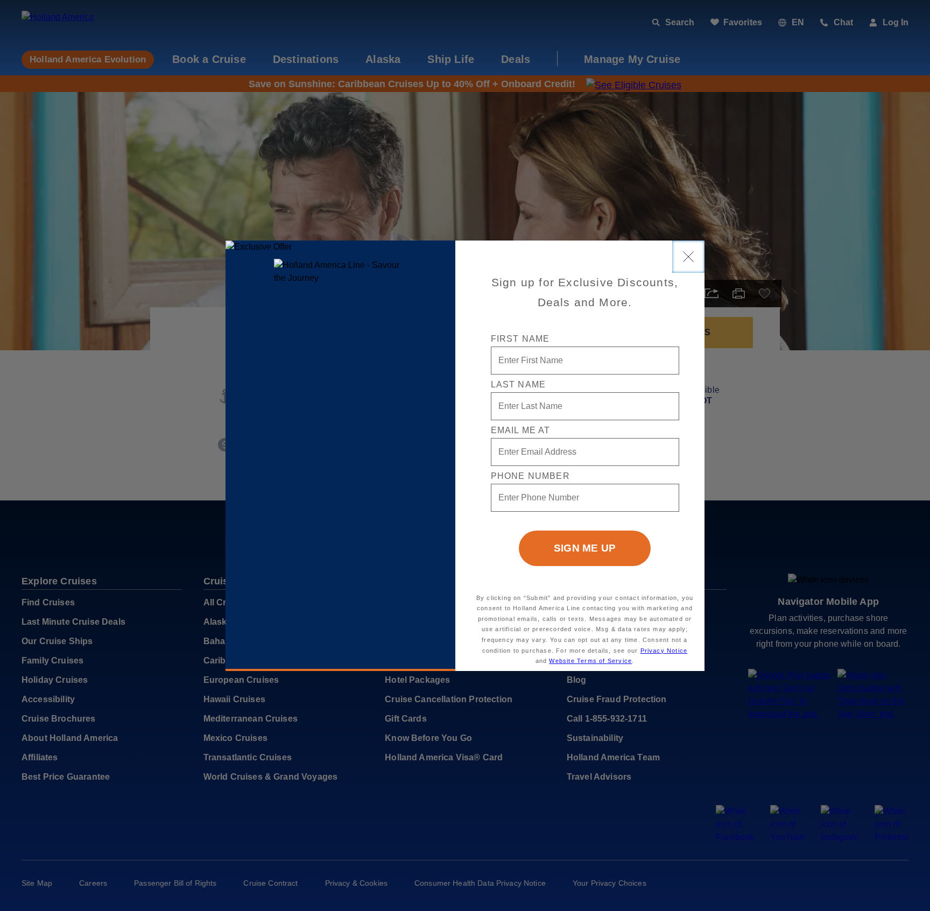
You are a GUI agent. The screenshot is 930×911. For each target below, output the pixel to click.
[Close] (688, 257)
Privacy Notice (664, 650)
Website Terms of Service (590, 661)
